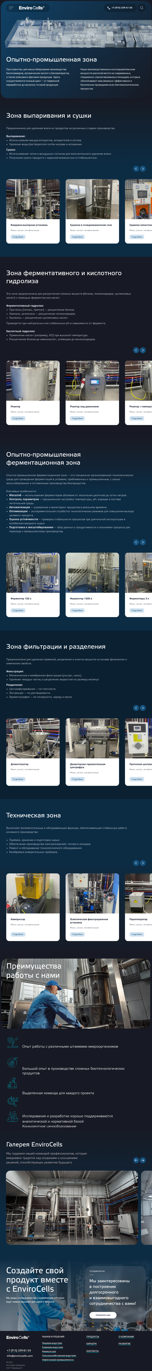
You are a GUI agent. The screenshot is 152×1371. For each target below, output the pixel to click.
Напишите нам (103, 1315)
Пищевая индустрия (52, 1343)
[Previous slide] (136, 1160)
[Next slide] (143, 1160)
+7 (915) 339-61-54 (19, 1350)
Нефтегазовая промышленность (58, 1360)
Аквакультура (49, 1351)
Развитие (125, 1344)
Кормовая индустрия (52, 1347)
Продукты (92, 1337)
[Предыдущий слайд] (136, 169)
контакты (92, 1351)
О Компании (126, 1337)
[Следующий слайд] (143, 169)
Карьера (91, 1344)
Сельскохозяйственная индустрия (59, 1355)
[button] (18, 237)
